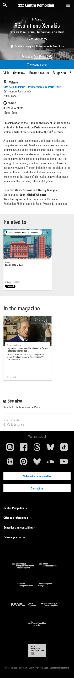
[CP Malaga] (47, 587)
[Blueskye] (50, 448)
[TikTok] (64, 448)
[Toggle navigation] (68, 5)
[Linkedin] (10, 463)
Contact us (37, 488)
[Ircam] (50, 567)
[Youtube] (64, 463)
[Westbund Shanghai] (52, 607)
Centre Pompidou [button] (14, 508)
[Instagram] (10, 448)
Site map (23, 667)
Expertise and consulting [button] (18, 527)
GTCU (31, 667)
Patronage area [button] (12, 537)
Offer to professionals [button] (16, 517)
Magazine (59, 73)
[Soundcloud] (50, 463)
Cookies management (59, 667)
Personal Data (42, 667)
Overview (19, 73)
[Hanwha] (37, 626)
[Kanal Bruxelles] (26, 607)
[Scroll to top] (66, 670)
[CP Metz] (27, 587)
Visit (6, 73)
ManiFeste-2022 (43, 56)
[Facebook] (23, 448)
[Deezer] (37, 463)
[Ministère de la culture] (37, 650)
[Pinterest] (23, 463)
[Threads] (37, 448)
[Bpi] (25, 567)
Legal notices (11, 667)
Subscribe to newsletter (37, 476)
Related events (39, 73)
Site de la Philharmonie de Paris (21, 407)
